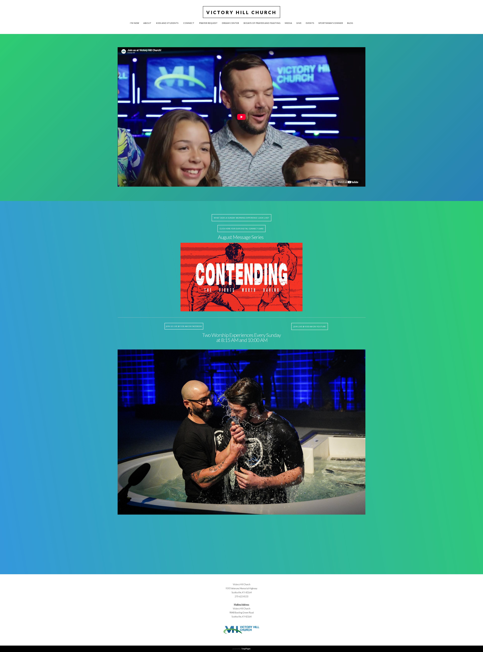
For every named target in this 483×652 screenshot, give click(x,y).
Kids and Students (167, 23)
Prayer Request (208, 23)
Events (310, 23)
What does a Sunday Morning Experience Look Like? (241, 217)
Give (298, 23)
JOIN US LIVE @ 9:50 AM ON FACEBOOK (184, 326)
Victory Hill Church (241, 12)
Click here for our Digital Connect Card (242, 228)
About (147, 23)
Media (288, 23)
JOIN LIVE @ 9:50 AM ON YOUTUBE (309, 326)
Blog (350, 23)
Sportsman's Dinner (330, 23)
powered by (241, 649)
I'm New (134, 23)
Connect (189, 23)
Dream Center (230, 23)
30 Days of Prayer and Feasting (262, 23)
